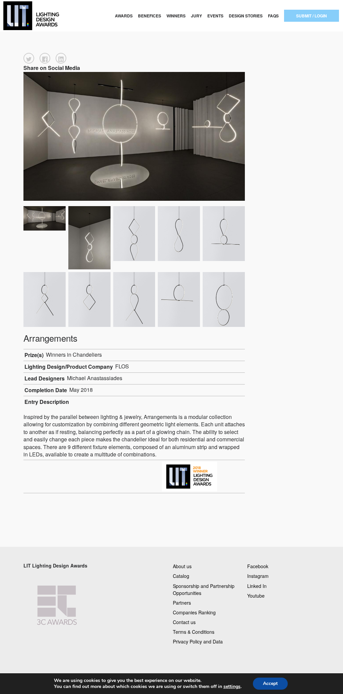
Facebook (257, 566)
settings (232, 687)
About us (182, 566)
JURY (196, 16)
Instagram (258, 576)
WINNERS (176, 16)
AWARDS (124, 16)
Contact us (184, 622)
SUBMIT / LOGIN (311, 16)
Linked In (257, 585)
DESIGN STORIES (246, 16)
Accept (270, 683)
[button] (28, 58)
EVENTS (215, 16)
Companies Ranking (194, 612)
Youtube (256, 595)
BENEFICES (149, 16)
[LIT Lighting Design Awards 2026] (34, 15)
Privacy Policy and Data (198, 641)
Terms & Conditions (193, 631)
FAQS (273, 16)
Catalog (181, 576)
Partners (182, 602)
